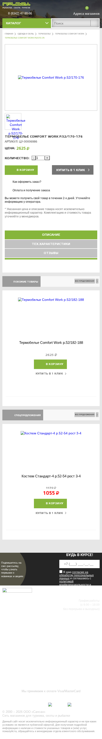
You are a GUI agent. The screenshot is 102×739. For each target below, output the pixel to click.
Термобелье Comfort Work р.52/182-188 (51, 343)
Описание (51, 235)
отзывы (51, 253)
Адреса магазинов (86, 13)
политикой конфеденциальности (74, 583)
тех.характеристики (51, 244)
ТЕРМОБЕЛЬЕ (44, 34)
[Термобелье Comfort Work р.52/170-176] (51, 77)
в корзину (25, 170)
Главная (9, 34)
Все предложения (84, 281)
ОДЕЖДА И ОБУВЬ (26, 34)
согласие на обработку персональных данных (76, 575)
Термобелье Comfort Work (69, 34)
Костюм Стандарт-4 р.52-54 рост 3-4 (51, 476)
